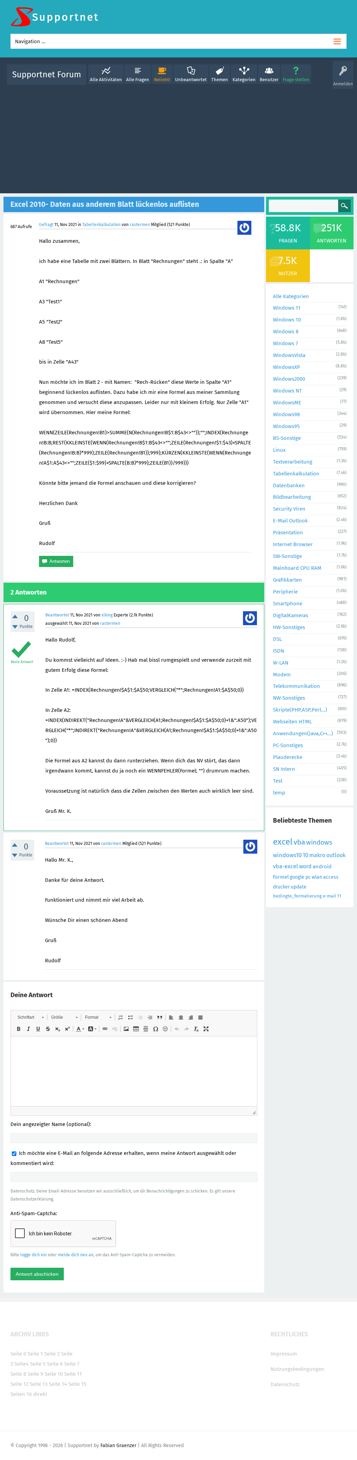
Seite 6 (55, 1364)
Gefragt (46, 224)
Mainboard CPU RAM (297, 568)
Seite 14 (58, 1384)
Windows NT (287, 391)
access (331, 877)
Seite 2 (52, 1354)
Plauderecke (287, 757)
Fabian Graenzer (118, 1446)
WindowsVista (289, 355)
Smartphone (287, 603)
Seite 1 (35, 1354)
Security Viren (289, 509)
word (305, 866)
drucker (281, 887)
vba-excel (285, 866)
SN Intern (284, 769)
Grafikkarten (287, 580)
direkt (40, 1394)
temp (279, 793)
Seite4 (21, 1364)
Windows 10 (287, 320)
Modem (282, 674)
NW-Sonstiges (289, 698)
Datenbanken (289, 485)
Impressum (284, 1354)
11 (339, 896)
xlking (107, 615)
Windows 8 (285, 331)
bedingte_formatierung (297, 896)
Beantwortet (57, 615)
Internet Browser (293, 544)
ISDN (278, 651)
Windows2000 (289, 379)
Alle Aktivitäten (106, 79)
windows (319, 842)
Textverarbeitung (292, 462)
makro (317, 855)
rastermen (140, 224)
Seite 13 (38, 1384)
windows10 (287, 855)
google (297, 877)
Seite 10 (54, 1374)
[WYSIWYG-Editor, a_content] (134, 1071)
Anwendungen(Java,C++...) (303, 733)
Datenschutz (285, 1384)
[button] (30, 1017)
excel (283, 842)
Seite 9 (35, 1374)
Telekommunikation (296, 686)
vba (299, 842)
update (298, 887)
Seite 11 (73, 1374)
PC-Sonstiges (288, 745)
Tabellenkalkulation (101, 224)
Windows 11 (287, 308)
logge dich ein (33, 1254)
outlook (335, 855)
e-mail (329, 896)
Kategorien (244, 79)
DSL (277, 639)
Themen (219, 79)
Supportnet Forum (46, 74)
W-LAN (280, 663)
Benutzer (269, 79)
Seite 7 (71, 1364)
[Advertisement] (178, 137)
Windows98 (286, 414)
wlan (317, 877)
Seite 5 (38, 1364)
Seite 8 (18, 1374)
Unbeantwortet (191, 79)
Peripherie (285, 592)
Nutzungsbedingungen (297, 1369)
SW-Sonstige (287, 556)
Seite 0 (18, 1354)
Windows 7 (285, 343)
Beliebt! (162, 79)
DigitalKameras (290, 615)
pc (308, 877)
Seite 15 (77, 1384)
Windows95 (286, 426)
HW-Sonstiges (289, 627)
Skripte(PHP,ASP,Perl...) (300, 710)
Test (277, 781)
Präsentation (288, 532)
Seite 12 (19, 1384)
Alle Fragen (137, 79)
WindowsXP (286, 367)
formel (281, 877)
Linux (279, 450)
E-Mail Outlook (290, 521)
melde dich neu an (75, 1254)
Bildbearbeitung (292, 497)
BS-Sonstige (287, 438)
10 (305, 855)
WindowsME (287, 402)
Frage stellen (296, 79)
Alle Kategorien (291, 296)
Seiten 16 (21, 1394)
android (322, 866)
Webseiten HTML (292, 722)
